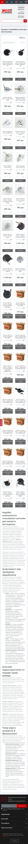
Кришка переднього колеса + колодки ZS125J (20, 133)
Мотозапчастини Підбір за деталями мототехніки (15, 26)
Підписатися (22, 806)
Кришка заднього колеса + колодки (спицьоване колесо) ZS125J (7, 201)
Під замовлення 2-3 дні (7, 316)
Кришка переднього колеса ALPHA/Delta (7, 132)
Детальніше (5, 836)
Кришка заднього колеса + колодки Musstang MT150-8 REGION (20, 494)
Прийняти (14, 841)
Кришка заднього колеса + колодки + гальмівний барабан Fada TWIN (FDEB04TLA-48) (8, 368)
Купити (7, 79)
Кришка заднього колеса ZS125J (7, 166)
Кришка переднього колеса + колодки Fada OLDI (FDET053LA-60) (20, 367)
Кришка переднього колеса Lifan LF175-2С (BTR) (20, 270)
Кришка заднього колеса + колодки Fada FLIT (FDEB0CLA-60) (20, 432)
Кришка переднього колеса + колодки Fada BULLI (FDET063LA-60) (7, 462)
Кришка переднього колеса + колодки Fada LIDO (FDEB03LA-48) (7, 401)
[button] (11, 2)
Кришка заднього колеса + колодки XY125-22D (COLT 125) (20, 462)
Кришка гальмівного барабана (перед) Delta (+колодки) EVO (20, 99)
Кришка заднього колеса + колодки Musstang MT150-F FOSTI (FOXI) (7, 305)
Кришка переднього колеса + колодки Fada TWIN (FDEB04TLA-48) (20, 336)
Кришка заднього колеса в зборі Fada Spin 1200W (20, 304)
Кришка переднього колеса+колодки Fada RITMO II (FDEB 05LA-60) (7, 63)
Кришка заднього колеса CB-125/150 (20, 166)
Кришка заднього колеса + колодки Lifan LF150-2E (7, 270)
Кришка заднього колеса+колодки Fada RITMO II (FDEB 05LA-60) (20, 63)
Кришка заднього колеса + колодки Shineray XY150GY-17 (20, 236)
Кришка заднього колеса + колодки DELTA (7, 236)
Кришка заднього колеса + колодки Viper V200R (7, 99)
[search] (25, 20)
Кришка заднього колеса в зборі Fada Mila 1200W (7, 336)
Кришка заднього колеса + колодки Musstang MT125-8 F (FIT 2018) (7, 494)
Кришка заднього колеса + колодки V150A (20, 200)
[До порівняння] (11, 51)
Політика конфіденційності (14, 808)
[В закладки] (11, 48)
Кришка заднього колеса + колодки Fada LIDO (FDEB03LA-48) (20, 401)
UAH (21, 2)
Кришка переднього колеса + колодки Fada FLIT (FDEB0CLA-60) (7, 432)
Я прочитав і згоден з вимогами (13, 809)
